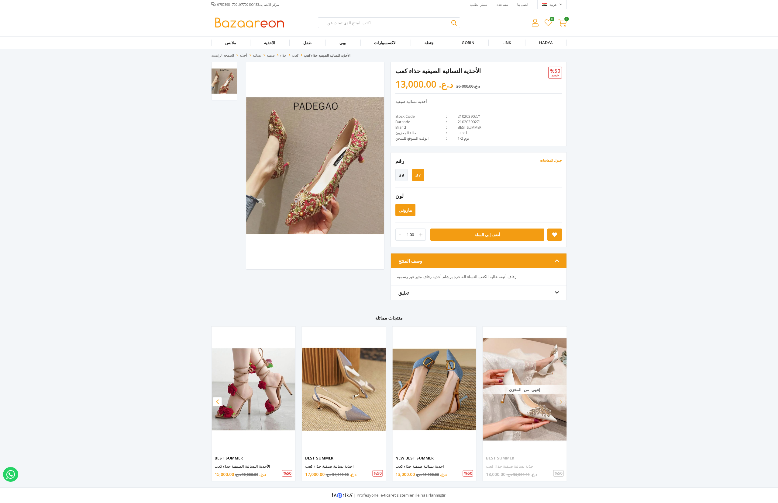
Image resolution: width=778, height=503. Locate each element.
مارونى (405, 210)
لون (399, 195)
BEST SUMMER (469, 127)
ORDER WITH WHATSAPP (10, 474)
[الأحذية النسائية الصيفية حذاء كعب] (253, 389)
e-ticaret (388, 495)
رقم (399, 160)
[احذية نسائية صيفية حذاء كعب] (344, 389)
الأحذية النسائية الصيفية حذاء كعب (242, 466)
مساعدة (502, 4)
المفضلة (551, 20)
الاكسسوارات (385, 42)
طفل (307, 42)
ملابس (230, 42)
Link (506, 42)
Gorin (468, 42)
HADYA (546, 42)
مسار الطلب (478, 4)
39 (401, 175)
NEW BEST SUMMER (414, 458)
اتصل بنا (522, 4)
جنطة (429, 42)
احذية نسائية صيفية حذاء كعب (329, 466)
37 (418, 175)
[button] (560, 401)
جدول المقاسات (551, 160)
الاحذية (269, 42)
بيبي (342, 42)
